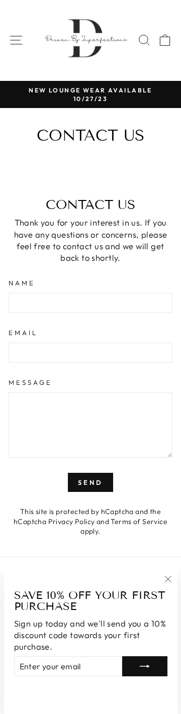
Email (23, 333)
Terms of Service (139, 521)
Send (90, 482)
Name (22, 283)
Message (30, 382)
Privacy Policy (71, 521)
